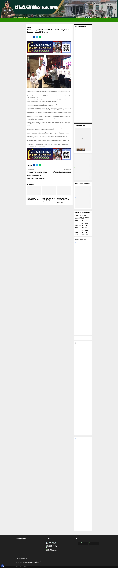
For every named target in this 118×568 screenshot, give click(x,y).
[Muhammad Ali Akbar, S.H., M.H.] (87, 149)
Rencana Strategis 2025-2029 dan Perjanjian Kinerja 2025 (82, 218)
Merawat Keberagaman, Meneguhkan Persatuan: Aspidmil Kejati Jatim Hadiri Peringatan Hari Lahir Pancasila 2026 (63, 199)
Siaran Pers (29, 27)
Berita (40, 20)
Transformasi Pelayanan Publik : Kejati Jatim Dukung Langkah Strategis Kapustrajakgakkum (48, 199)
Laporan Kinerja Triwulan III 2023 (81, 222)
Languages (99, 566)
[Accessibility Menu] (2, 566)
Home (69, 566)
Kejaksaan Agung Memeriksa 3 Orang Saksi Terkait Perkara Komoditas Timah (61, 172)
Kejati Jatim (31, 34)
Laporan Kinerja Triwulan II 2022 (81, 230)
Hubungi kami (81, 20)
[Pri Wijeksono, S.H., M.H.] (83, 149)
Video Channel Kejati (71, 20)
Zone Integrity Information (88, 566)
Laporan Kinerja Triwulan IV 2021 (81, 234)
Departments (80, 566)
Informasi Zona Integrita (50, 20)
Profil (28, 20)
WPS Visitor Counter (53, 550)
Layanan (61, 20)
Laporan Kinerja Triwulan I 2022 (81, 232)
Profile (72, 566)
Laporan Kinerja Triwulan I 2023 (81, 225)
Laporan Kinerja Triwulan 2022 (81, 227)
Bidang (34, 20)
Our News (75, 566)
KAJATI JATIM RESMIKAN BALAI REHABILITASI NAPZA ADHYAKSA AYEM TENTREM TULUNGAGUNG (33, 199)
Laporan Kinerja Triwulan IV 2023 (81, 220)
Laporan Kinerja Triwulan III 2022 (81, 229)
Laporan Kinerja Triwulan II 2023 (81, 223)
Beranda (22, 20)
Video (95, 566)
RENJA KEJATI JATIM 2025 (80, 215)
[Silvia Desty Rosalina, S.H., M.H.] (79, 149)
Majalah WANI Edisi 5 (91, 20)
